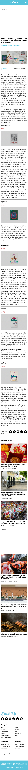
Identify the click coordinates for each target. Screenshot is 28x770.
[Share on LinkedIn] (21, 431)
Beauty (3, 729)
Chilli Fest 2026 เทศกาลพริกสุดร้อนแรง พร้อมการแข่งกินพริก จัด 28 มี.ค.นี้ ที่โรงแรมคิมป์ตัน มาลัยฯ (13, 577)
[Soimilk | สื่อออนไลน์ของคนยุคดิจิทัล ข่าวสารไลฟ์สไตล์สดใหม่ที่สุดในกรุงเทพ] (14, 2)
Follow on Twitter (19, 746)
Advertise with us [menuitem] (5, 746)
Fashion (3, 733)
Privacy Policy (19, 767)
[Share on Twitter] (14, 431)
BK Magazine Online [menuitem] (6, 754)
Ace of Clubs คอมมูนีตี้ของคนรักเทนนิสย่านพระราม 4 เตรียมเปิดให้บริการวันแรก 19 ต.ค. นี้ (14, 606)
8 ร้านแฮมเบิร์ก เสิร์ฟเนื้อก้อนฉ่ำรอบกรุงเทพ (14, 634)
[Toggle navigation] (1, 2)
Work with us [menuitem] (4, 748)
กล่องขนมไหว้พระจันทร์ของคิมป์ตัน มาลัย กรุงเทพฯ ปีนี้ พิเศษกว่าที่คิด (13, 465)
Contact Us (18, 748)
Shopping (17, 729)
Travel (16, 735)
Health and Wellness (6, 737)
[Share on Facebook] (10, 431)
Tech (16, 731)
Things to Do (18, 733)
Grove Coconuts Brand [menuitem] (6, 752)
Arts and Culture (5, 727)
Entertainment (4, 731)
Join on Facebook (19, 744)
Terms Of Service (9, 767)
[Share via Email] (25, 431)
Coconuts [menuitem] (3, 750)
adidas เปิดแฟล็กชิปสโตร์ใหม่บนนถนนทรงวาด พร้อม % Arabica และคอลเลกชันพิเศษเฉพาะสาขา (13, 494)
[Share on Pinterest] (18, 431)
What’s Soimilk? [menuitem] (5, 744)
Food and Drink (5, 735)
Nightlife (17, 727)
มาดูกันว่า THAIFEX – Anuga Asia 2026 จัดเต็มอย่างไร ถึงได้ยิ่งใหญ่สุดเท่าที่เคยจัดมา (14, 523)
